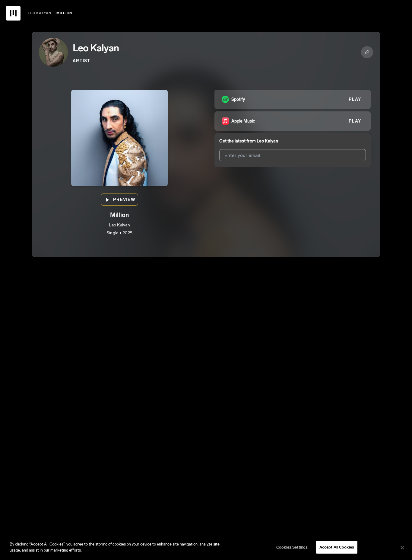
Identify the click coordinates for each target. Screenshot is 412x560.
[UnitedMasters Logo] (13, 13)
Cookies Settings (292, 547)
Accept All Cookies (336, 547)
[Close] (402, 547)
